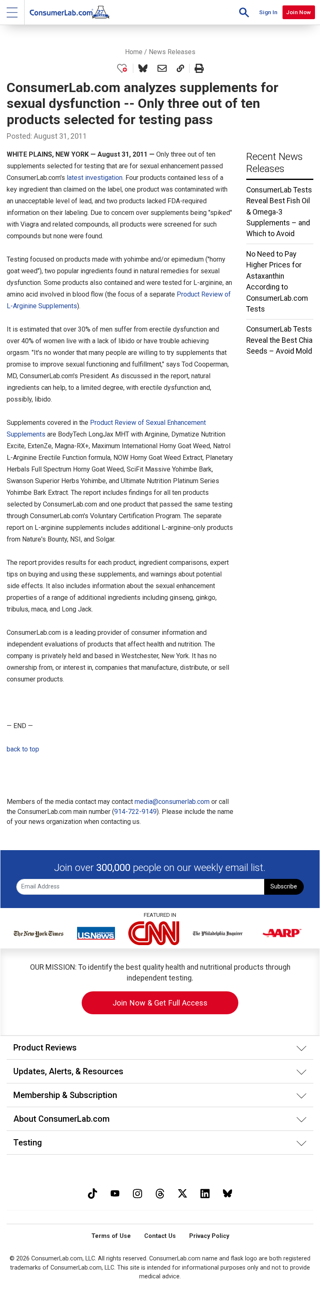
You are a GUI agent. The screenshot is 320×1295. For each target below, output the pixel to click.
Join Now (298, 12)
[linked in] (205, 1192)
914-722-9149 (135, 812)
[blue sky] (227, 1192)
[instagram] (137, 1192)
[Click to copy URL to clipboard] (180, 68)
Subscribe (283, 886)
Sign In (268, 12)
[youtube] (115, 1192)
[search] (244, 12)
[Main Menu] (12, 12)
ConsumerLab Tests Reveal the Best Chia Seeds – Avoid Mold (279, 340)
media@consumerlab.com (172, 802)
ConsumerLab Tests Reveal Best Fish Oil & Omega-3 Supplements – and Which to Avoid (279, 212)
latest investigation (94, 178)
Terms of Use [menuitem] (111, 1236)
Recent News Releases (274, 163)
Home (133, 52)
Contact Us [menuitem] (160, 1236)
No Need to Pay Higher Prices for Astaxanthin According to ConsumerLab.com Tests (277, 281)
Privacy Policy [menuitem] (209, 1236)
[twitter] (182, 1192)
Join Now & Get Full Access (160, 1002)
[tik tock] (92, 1192)
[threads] (160, 1192)
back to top (23, 749)
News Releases (172, 52)
